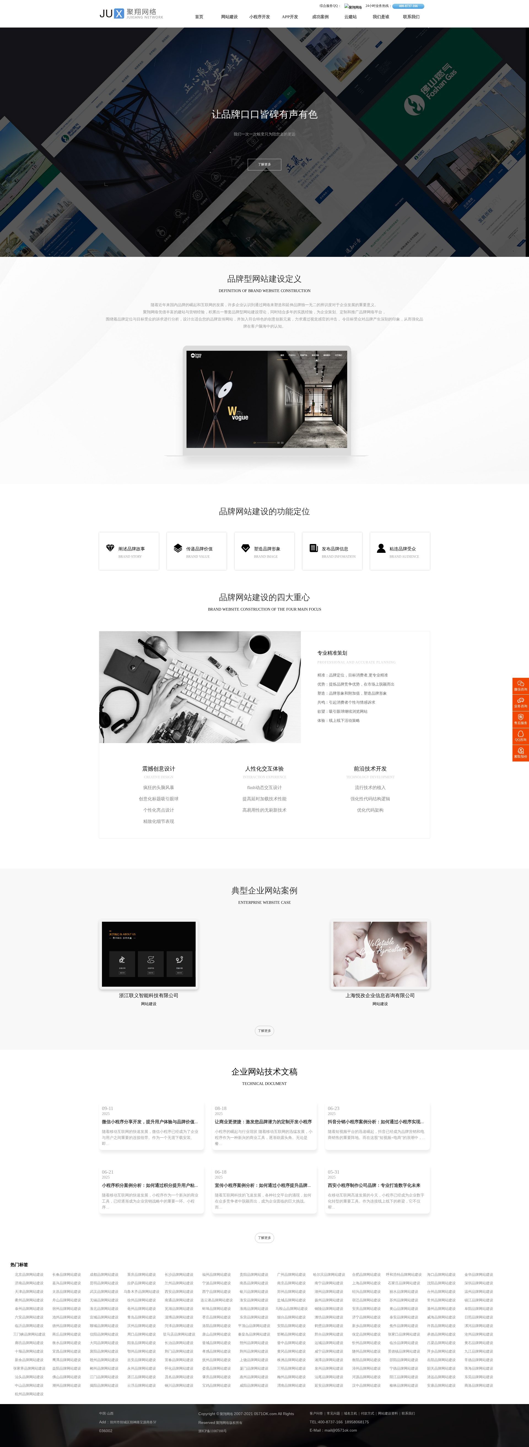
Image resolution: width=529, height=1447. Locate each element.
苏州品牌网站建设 (404, 1300)
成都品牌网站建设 (104, 1275)
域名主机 (350, 1413)
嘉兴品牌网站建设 (66, 1283)
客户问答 (316, 1413)
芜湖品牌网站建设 (179, 1309)
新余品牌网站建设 (29, 1360)
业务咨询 (520, 702)
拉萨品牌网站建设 (141, 1283)
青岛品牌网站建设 (141, 1317)
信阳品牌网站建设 (104, 1334)
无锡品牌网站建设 (104, 1300)
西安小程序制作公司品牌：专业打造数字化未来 (374, 1185)
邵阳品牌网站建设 (404, 1360)
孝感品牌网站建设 (216, 1351)
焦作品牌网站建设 (404, 1326)
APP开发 (290, 17)
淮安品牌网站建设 (254, 1300)
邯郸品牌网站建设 (291, 1334)
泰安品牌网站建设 (404, 1317)
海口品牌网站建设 (441, 1275)
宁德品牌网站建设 (404, 1368)
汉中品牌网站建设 (366, 1386)
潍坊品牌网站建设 (329, 1317)
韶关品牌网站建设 (441, 1368)
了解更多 (264, 164)
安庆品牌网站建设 (366, 1309)
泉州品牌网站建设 (329, 1368)
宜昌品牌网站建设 (66, 1351)
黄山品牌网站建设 (404, 1309)
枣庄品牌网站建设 (216, 1317)
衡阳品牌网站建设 (366, 1360)
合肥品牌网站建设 (366, 1275)
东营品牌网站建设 (254, 1317)
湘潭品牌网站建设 (329, 1360)
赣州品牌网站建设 (104, 1360)
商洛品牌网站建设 (479, 1386)
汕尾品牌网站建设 (329, 1377)
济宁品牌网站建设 (366, 1317)
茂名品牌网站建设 (179, 1377)
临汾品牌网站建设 (404, 1343)
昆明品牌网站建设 (104, 1283)
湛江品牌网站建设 (141, 1377)
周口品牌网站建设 (141, 1334)
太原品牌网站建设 (66, 1292)
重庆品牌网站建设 (141, 1275)
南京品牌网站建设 (291, 1283)
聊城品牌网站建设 (104, 1326)
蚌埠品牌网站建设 (216, 1309)
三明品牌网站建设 (291, 1368)
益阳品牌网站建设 (66, 1368)
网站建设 (229, 17)
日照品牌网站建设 (479, 1317)
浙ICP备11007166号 (212, 1431)
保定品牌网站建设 (366, 1334)
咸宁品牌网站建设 (329, 1351)
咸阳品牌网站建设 (254, 1386)
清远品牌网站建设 (441, 1377)
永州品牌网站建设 (141, 1368)
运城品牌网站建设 (329, 1343)
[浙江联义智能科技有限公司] (149, 986)
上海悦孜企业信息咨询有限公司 (380, 996)
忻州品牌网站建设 (366, 1343)
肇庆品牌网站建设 (216, 1377)
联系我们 (411, 17)
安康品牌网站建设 (441, 1386)
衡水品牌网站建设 (66, 1343)
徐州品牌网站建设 (141, 1300)
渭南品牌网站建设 (291, 1386)
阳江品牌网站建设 (404, 1377)
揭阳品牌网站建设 (104, 1386)
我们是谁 (381, 17)
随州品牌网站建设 (366, 1351)
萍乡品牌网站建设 (441, 1351)
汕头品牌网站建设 (29, 1377)
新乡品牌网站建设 (366, 1326)
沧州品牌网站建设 (479, 1334)
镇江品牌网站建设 (479, 1300)
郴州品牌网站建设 (104, 1368)
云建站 (350, 17)
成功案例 (320, 17)
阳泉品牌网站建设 (141, 1343)
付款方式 (367, 1413)
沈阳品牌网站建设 (441, 1283)
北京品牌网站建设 (29, 1275)
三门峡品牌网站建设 (29, 1334)
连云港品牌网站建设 (217, 1300)
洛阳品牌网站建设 (216, 1326)
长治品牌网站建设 (179, 1343)
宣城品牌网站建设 (104, 1317)
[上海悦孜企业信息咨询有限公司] (380, 986)
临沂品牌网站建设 (29, 1326)
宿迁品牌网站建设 (366, 1300)
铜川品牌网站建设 (179, 1386)
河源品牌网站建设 (366, 1377)
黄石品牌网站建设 (479, 1343)
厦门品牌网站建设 (254, 1368)
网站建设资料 (388, 1413)
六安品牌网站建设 (29, 1317)
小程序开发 (259, 17)
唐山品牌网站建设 (216, 1334)
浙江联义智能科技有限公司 (149, 996)
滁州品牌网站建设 (441, 1309)
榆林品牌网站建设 (404, 1386)
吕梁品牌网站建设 (441, 1343)
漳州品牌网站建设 (366, 1368)
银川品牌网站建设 (254, 1292)
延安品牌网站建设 (329, 1386)
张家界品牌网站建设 (29, 1368)
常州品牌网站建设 (441, 1300)
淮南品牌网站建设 (254, 1309)
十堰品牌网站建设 (29, 1351)
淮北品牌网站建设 (104, 1309)
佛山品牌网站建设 (66, 1377)
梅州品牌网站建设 (291, 1377)
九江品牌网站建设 (479, 1351)
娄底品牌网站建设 (216, 1368)
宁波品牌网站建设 (216, 1283)
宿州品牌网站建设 (66, 1309)
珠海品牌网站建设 (479, 1368)
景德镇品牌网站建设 (404, 1351)
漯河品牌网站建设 (479, 1326)
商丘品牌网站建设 (66, 1334)
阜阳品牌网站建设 (479, 1309)
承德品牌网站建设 (441, 1334)
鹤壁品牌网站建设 (329, 1326)
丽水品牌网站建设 (404, 1292)
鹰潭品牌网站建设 (66, 1360)
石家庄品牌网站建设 (404, 1283)
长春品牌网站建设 (66, 1275)
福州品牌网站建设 (216, 1275)
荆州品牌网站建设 (254, 1351)
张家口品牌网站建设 (404, 1334)
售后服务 (520, 719)
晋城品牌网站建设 (216, 1343)
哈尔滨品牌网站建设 (329, 1275)
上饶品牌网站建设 (254, 1360)
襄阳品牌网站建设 (104, 1351)
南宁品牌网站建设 (329, 1283)
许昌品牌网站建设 (441, 1326)
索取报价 (520, 752)
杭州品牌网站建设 (29, 1394)
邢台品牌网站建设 (329, 1334)
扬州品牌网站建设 (329, 1300)
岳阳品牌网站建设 (441, 1360)
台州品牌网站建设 (441, 1292)
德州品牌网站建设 (66, 1326)
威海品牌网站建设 (441, 1317)
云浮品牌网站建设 (141, 1386)
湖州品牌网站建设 (329, 1292)
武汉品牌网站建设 (104, 1292)
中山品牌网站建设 (29, 1386)
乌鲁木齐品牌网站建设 (142, 1292)
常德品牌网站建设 (479, 1360)
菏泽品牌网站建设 (179, 1326)
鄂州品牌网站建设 (141, 1351)
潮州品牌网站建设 (66, 1386)
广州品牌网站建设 (291, 1275)
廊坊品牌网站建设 (29, 1343)
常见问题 (333, 1413)
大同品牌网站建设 (104, 1343)
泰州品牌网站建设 (29, 1309)
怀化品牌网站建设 (179, 1368)
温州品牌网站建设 (479, 1292)
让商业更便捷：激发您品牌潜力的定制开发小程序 (263, 1122)
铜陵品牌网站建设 (329, 1309)
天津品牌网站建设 (29, 1292)
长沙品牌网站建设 (179, 1275)
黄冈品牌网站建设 (291, 1351)
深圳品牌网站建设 (479, 1283)
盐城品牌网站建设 (291, 1300)
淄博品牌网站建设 (179, 1317)
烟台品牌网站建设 (291, 1317)
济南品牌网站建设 (29, 1283)
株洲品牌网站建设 (291, 1360)
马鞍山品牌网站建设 (292, 1309)
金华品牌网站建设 (479, 1275)
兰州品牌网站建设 (179, 1283)
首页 (199, 17)
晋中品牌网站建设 (291, 1343)
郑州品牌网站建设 (291, 1292)
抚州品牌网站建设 (216, 1360)
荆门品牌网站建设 (179, 1351)
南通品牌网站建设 (179, 1300)
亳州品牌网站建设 (141, 1309)
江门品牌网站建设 (104, 1377)
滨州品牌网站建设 (141, 1326)
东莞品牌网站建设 (479, 1377)
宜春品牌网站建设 (179, 1360)
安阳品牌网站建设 (291, 1326)
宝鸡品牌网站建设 (216, 1386)
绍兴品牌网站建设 (366, 1292)
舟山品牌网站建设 (66, 1300)
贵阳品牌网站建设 (254, 1275)
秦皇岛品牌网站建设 (254, 1334)
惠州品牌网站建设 (254, 1377)
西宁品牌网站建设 (216, 1292)
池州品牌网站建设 (66, 1317)
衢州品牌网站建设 (29, 1300)
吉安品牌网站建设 (141, 1360)
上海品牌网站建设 (366, 1283)
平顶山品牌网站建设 (254, 1326)
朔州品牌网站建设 (254, 1343)
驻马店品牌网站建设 (179, 1334)
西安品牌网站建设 (179, 1292)
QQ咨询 (521, 736)
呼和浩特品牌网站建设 (404, 1275)
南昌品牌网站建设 (254, 1283)
